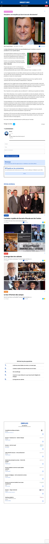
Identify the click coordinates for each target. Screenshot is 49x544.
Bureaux (6, 253)
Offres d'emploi (24, 6)
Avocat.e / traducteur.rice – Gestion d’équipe (14, 437)
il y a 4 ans (11, 133)
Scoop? (46, 5)
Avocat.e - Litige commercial (11, 490)
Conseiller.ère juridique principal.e (12, 430)
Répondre (11, 137)
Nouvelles (6, 215)
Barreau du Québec (8, 500)
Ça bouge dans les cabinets (18, 379)
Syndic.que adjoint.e (9, 497)
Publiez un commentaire (11, 156)
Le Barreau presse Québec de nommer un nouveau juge (24, 365)
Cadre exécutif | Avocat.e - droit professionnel (14, 452)
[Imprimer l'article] (44, 222)
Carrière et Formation (8, 11)
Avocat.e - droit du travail (10, 445)
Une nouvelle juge (16, 371)
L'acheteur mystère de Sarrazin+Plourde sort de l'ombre (24, 368)
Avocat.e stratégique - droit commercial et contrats (16, 475)
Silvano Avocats (7, 486)
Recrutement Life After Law (9, 432)
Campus (5, 291)
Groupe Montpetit (7, 440)
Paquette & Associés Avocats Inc (10, 492)
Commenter (26, 222)
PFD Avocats (7, 447)
